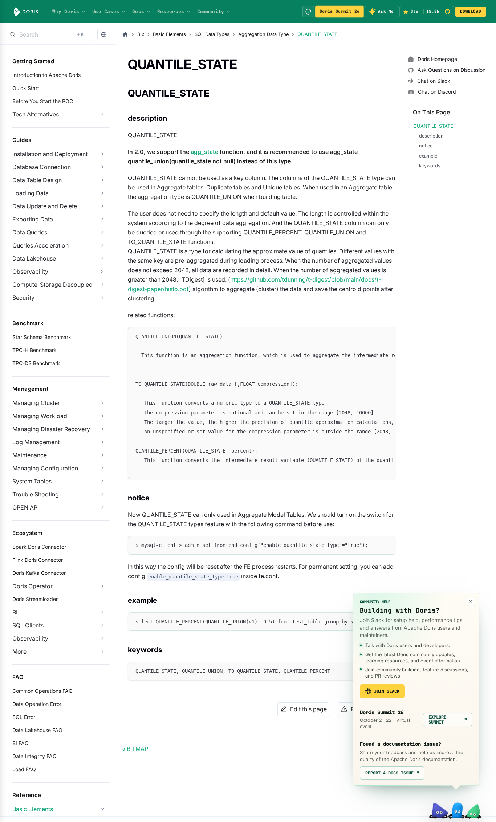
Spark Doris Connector (39, 547)
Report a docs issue (392, 773)
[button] (103, 34)
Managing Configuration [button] (45, 468)
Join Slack (386, 691)
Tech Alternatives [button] (35, 114)
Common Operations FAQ (42, 691)
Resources (170, 11)
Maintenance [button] (29, 455)
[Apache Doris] (26, 11)
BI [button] (14, 612)
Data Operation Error (36, 704)
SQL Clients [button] (28, 625)
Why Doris (65, 11)
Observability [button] (30, 638)
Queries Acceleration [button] (40, 245)
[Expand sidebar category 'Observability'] (102, 271)
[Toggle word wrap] (373, 336)
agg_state (204, 151)
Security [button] (23, 297)
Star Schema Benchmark (41, 337)
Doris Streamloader (35, 599)
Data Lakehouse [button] (34, 258)
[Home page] (125, 34)
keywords (429, 165)
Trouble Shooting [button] (35, 494)
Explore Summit (447, 719)
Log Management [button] (36, 442)
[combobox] (48, 34)
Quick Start (25, 88)
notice (425, 145)
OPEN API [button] (25, 507)
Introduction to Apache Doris (46, 75)
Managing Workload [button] (39, 416)
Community (210, 11)
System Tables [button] (32, 481)
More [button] (19, 651)
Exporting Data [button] (32, 219)
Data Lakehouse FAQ (37, 730)
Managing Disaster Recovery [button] (51, 429)
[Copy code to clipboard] (387, 336)
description (431, 136)
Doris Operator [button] (32, 586)
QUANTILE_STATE (433, 126)
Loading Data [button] (30, 193)
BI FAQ (20, 743)
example (428, 156)
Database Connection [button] (41, 167)
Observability (30, 271)
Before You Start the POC (42, 101)
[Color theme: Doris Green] (308, 11)
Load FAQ (24, 769)
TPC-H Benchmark (34, 350)
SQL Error (23, 717)
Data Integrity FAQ (34, 756)
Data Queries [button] (29, 232)
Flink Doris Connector (37, 560)
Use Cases (105, 11)
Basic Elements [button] (32, 809)
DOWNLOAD (470, 11)
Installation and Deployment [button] (50, 154)
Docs (138, 11)
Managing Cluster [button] (36, 402)
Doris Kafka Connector (39, 573)
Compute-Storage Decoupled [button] (52, 284)
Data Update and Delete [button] (44, 206)
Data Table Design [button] (37, 180)
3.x (140, 34)
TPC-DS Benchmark (36, 363)
